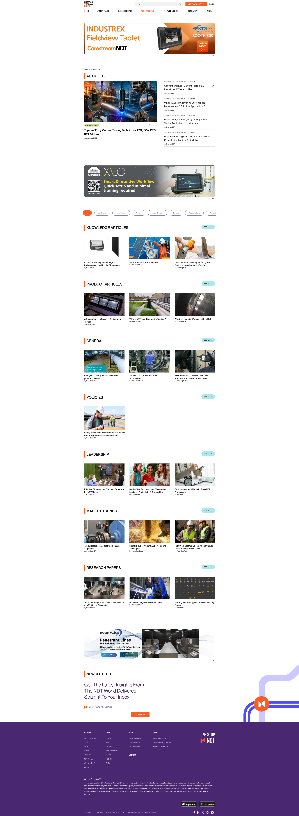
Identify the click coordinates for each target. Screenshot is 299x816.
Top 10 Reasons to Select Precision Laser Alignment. (102, 547)
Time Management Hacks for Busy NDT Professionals (192, 490)
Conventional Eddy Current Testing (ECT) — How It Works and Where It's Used (189, 87)
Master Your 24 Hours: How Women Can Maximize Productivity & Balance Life (147, 490)
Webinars (87, 755)
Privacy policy (88, 812)
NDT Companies (90, 738)
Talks (108, 743)
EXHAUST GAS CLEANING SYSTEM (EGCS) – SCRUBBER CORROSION (191, 377)
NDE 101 (109, 759)
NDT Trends (88, 759)
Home (86, 11)
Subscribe (140, 714)
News (86, 747)
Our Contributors (135, 747)
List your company (196, 4)
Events (86, 751)
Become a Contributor (160, 747)
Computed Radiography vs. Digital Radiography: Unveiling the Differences (102, 263)
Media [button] (209, 11)
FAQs (108, 763)
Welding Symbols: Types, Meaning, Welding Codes (194, 603)
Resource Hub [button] (147, 11)
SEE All (207, 227)
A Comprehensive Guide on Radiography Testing (102, 320)
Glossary (109, 755)
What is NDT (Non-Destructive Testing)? (147, 319)
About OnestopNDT (135, 738)
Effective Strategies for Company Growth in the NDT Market (104, 490)
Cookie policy (99, 812)
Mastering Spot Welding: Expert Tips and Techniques (147, 547)
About (131, 732)
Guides (86, 767)
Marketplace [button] (103, 11)
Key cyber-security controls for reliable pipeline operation (101, 377)
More (155, 732)
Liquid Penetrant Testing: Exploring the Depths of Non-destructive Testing (192, 263)
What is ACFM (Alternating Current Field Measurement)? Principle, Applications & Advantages (184, 104)
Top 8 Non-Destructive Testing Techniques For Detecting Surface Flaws (194, 547)
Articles (108, 738)
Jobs (86, 743)
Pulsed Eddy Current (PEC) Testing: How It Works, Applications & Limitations (185, 121)
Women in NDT (89, 763)
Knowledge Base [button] (170, 11)
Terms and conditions (112, 812)
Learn (108, 732)
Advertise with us (134, 743)
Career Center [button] (125, 11)
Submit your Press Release (162, 743)
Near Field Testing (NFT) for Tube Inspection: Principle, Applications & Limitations (187, 138)
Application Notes (112, 751)
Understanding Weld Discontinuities (145, 602)
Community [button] (193, 11)
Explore (87, 732)
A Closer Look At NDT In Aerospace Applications (145, 377)
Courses (109, 747)
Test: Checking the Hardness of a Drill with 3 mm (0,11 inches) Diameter (104, 603)
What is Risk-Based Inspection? (143, 262)
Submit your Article (159, 738)
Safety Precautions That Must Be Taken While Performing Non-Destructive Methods (104, 434)
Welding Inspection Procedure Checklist (193, 319)
